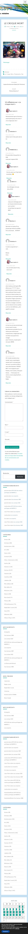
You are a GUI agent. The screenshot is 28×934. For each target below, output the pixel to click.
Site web (7, 439)
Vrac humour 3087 (16, 499)
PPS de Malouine (8, 604)
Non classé (7, 597)
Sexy (5, 611)
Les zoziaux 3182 (16, 503)
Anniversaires (7, 546)
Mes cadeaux (7, 584)
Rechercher (6, 473)
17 (4, 915)
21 (16, 915)
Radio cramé (7, 684)
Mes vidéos (7, 587)
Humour (7, 72)
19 (10, 915)
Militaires (6, 590)
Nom (6, 424)
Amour (6, 539)
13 (13, 912)
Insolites (6, 577)
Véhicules (6, 614)
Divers (6, 553)
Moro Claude (7, 698)
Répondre (8, 124)
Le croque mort (9, 74)
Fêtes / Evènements (9, 560)
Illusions (6, 573)
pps (22, 74)
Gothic (6, 563)
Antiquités (7, 632)
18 (7, 915)
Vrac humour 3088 (9, 635)
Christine (6, 691)
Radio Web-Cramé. (9, 688)
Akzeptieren (5, 931)
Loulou (18, 26)
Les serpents (15, 496)
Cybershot (7, 681)
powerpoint (17, 74)
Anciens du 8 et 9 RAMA (10, 694)
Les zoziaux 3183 (8, 638)
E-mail (7, 432)
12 (10, 912)
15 (19, 912)
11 (7, 912)
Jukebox (6, 580)
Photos (6, 601)
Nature (6, 594)
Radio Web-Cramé (9, 607)
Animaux (6, 543)
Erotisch (6, 556)
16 (23, 912)
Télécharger (6, 62)
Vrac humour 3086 (9, 667)
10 (4, 912)
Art (5, 549)
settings (17, 928)
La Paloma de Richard (10, 663)
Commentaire (9, 402)
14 (16, 912)
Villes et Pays (7, 618)
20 (13, 915)
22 (19, 915)
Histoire (6, 566)
